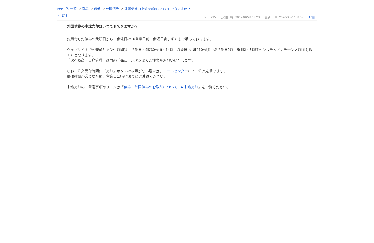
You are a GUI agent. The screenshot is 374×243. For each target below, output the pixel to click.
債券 (97, 9)
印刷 (312, 17)
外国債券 (112, 9)
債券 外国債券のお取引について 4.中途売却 (161, 87)
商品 (85, 9)
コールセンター (175, 71)
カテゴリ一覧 (67, 9)
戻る (65, 15)
